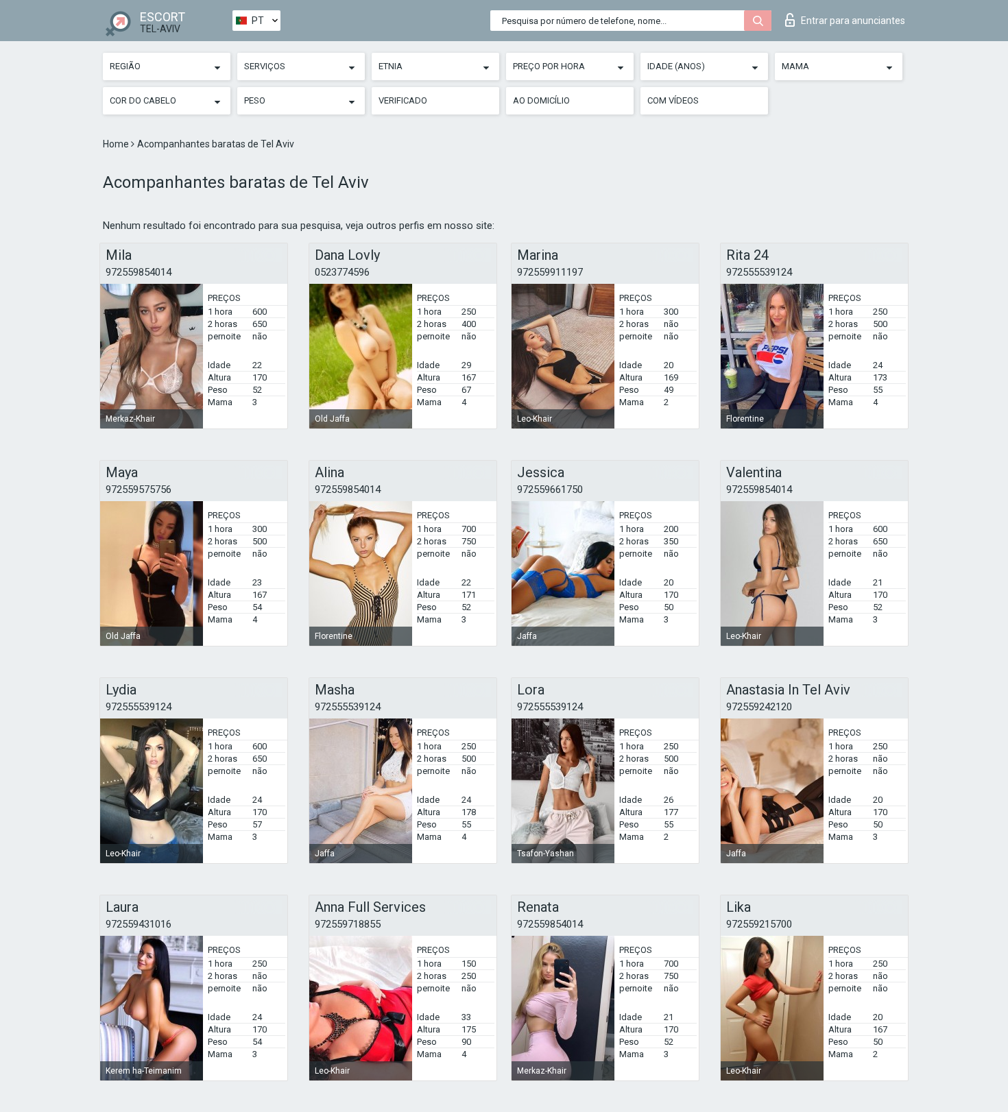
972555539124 (759, 272)
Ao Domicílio (541, 100)
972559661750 (550, 489)
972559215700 (759, 924)
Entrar (853, 20)
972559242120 (759, 707)
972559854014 (138, 272)
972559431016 (138, 924)
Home (117, 143)
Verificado (403, 100)
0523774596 (342, 272)
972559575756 (138, 489)
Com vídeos (673, 100)
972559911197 (550, 272)
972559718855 (348, 924)
